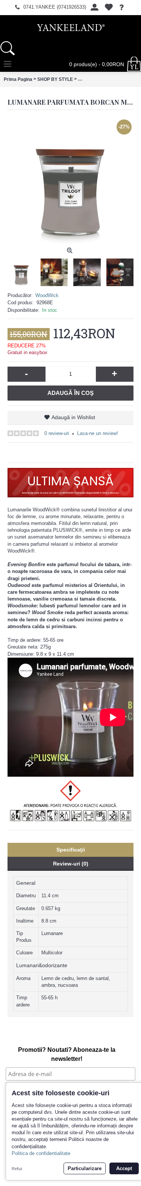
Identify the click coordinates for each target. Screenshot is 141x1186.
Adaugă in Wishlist (73, 417)
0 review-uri (56, 433)
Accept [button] (124, 1168)
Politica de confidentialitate (41, 1153)
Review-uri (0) (70, 864)
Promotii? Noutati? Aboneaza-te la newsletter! (66, 1054)
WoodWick (47, 295)
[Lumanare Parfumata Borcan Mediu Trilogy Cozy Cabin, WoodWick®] (70, 181)
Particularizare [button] (85, 1168)
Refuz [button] (17, 1168)
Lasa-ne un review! (97, 433)
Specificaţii (70, 850)
